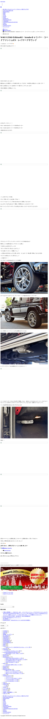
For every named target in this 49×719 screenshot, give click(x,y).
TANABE (5, 632)
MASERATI (5, 18)
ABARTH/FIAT (6, 640)
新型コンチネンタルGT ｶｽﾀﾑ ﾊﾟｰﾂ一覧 (14, 673)
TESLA (4, 23)
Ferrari (4, 17)
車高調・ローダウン (7, 634)
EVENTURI (5, 639)
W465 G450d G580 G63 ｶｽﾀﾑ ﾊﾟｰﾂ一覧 (14, 658)
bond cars (5, 689)
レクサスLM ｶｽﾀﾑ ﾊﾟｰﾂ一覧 (12, 681)
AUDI (4, 15)
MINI (4, 14)
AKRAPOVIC (6, 637)
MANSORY (5, 636)
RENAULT (5, 668)
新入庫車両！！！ (7, 618)
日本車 (4, 687)
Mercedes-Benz (6, 11)
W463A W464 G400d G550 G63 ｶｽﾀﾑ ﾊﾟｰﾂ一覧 (16, 659)
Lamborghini (5, 21)
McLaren (5, 24)
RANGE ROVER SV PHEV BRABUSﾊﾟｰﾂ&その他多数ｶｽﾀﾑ (16, 616)
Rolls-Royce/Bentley (7, 19)
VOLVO (5, 684)
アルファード (9, 677)
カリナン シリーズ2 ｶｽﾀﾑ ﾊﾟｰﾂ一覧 (13, 672)
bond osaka (3, 1)
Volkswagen (5, 683)
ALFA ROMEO (6, 641)
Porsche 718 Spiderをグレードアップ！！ (12, 617)
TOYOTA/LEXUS (7, 25)
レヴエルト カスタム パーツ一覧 (13, 650)
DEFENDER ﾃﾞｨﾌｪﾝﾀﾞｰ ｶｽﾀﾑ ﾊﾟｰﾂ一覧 (14, 653)
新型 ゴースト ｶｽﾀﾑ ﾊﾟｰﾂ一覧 (12, 670)
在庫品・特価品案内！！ (8, 692)
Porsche (4, 16)
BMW (4, 12)
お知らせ (5, 693)
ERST (4, 633)
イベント (5, 690)
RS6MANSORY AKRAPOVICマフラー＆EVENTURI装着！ (16, 620)
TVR (4, 682)
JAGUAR (5, 648)
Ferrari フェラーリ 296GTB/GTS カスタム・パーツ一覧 (18, 647)
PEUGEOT (5, 666)
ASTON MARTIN (7, 642)
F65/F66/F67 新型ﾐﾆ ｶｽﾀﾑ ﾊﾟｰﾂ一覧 (13, 664)
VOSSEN (5, 630)
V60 (6, 685)
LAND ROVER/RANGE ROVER (10, 22)
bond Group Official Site (8, 10)
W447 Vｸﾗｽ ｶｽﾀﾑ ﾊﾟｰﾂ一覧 (11, 662)
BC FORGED (6, 635)
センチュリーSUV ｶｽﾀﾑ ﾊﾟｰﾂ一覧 (13, 678)
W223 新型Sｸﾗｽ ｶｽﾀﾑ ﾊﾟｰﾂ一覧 (12, 660)
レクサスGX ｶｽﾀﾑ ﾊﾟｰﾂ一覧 (12, 679)
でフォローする (8, 592)
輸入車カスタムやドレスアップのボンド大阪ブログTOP (16, 9)
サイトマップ (6, 26)
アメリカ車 (5, 688)
